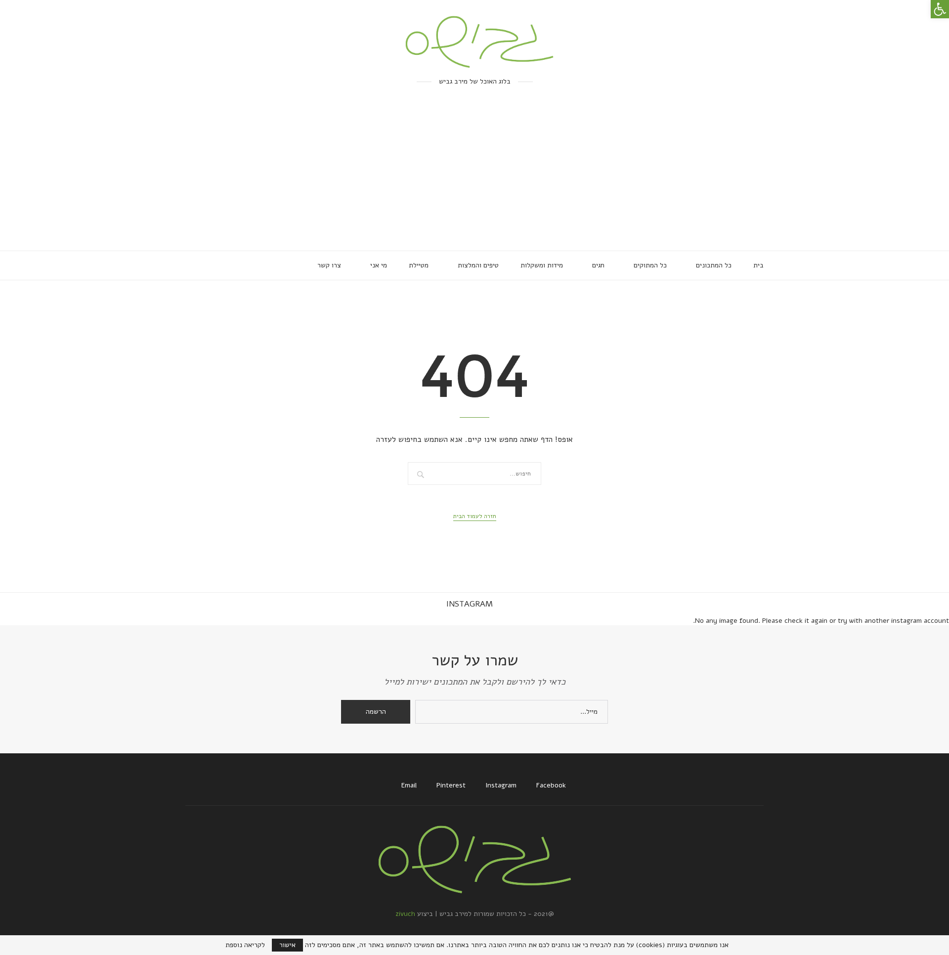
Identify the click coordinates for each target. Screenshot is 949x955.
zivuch (405, 913)
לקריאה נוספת (245, 945)
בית (758, 265)
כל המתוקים (650, 265)
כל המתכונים (714, 265)
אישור (287, 945)
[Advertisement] (474, 176)
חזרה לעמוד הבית (474, 516)
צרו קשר (329, 265)
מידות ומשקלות (541, 265)
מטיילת (419, 265)
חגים (598, 265)
